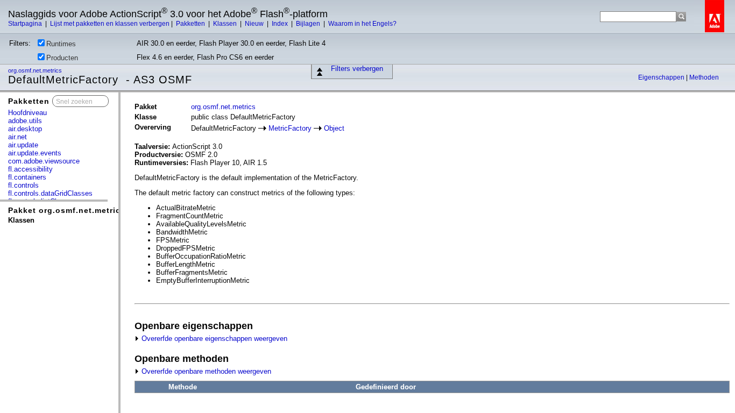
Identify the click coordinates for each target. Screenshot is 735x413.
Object (334, 128)
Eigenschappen (662, 77)
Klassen (225, 23)
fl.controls (23, 185)
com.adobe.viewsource (44, 161)
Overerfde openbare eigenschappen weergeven (213, 338)
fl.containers (27, 177)
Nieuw (255, 23)
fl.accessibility (30, 169)
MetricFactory (290, 128)
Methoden (704, 77)
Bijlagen (309, 23)
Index (280, 23)
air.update (23, 145)
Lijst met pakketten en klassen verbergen (109, 23)
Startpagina (26, 23)
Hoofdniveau (27, 113)
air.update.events (34, 153)
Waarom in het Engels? (362, 23)
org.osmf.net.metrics (35, 70)
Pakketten (191, 23)
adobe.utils (25, 121)
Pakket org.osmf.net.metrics (66, 210)
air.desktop (25, 129)
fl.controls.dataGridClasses (50, 193)
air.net (17, 137)
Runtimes (61, 44)
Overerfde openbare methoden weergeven (205, 371)
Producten (62, 58)
